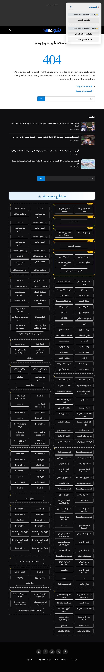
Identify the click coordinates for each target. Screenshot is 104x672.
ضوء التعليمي (84, 257)
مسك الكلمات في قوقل (84, 282)
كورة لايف (40, 459)
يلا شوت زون (40, 577)
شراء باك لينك (84, 380)
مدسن (64, 324)
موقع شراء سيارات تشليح (20, 318)
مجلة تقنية (84, 430)
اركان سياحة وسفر (74, 271)
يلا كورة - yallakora (20, 433)
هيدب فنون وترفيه (84, 441)
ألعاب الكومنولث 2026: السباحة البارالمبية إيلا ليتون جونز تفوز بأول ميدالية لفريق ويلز (45, 162)
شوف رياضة (64, 413)
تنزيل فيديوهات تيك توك (40, 603)
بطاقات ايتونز (64, 550)
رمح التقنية (84, 346)
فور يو (64, 525)
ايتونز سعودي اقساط (84, 470)
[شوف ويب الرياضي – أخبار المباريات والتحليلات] (52, 30)
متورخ (84, 324)
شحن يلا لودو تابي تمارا (64, 509)
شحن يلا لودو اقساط (64, 470)
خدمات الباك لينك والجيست (84, 595)
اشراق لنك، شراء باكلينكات (84, 392)
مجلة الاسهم (84, 301)
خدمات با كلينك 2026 (84, 618)
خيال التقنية (84, 295)
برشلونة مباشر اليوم (20, 370)
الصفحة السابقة (84, 86)
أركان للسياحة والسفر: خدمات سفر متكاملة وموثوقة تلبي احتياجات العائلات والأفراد (45, 151)
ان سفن (84, 290)
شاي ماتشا (84, 584)
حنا (84, 578)
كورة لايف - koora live (40, 532)
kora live (20, 454)
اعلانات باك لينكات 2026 (30, 561)
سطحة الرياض (40, 280)
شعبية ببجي (84, 550)
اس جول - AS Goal (20, 441)
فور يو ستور (64, 494)
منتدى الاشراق (64, 408)
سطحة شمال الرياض (40, 293)
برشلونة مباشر (20, 214)
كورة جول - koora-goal (40, 405)
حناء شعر (64, 570)
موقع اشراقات (84, 262)
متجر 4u (84, 500)
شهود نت (64, 352)
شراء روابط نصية (84, 385)
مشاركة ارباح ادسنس (64, 209)
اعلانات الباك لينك (64, 391)
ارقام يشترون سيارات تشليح (40, 326)
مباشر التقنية (64, 358)
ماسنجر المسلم (74, 246)
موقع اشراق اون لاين (64, 263)
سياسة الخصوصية (44, 660)
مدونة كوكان (64, 307)
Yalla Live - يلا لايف (20, 425)
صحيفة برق (64, 257)
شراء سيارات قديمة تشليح (30, 334)
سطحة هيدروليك (20, 286)
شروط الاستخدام (61, 660)
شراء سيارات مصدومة (20, 326)
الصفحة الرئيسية (84, 90)
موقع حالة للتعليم (84, 436)
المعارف (84, 341)
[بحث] (10, 30)
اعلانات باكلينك (64, 631)
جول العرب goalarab (40, 351)
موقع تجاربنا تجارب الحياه (64, 618)
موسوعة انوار (84, 369)
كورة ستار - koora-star (20, 397)
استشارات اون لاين (64, 335)
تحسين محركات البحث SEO (64, 233)
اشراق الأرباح (64, 369)
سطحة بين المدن (40, 286)
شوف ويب (64, 295)
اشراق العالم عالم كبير (64, 400)
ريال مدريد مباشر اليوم (40, 370)
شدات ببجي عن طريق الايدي (64, 501)
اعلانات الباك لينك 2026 (84, 414)
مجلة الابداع (64, 329)
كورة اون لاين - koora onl (40, 433)
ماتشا (64, 578)
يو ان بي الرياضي (64, 430)
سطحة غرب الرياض (20, 293)
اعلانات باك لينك (84, 631)
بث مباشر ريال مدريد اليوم (20, 351)
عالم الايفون (84, 307)
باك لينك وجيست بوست (84, 423)
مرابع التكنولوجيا (64, 290)
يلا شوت (40, 208)
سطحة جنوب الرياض (40, 301)
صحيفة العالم (64, 441)
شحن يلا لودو (84, 542)
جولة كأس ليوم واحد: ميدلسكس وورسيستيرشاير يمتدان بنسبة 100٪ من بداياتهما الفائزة (45, 124)
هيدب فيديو (64, 341)
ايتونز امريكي (64, 463)
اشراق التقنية (64, 281)
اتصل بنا (30, 660)
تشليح (40, 308)
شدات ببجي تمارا (64, 452)
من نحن (74, 660)
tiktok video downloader (20, 603)
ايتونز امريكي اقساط (64, 518)
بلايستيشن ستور (84, 556)
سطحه (20, 280)
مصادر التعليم (64, 422)
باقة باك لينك (84, 232)
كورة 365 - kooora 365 (40, 441)
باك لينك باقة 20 (64, 603)
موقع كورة (29, 498)
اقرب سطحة (20, 300)
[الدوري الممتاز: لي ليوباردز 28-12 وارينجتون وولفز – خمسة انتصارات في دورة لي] (88, 140)
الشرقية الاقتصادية (64, 301)
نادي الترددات (84, 335)
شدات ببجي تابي (64, 458)
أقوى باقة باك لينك (64, 609)
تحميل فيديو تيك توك (20, 595)
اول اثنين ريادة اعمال (84, 209)
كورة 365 (40, 344)
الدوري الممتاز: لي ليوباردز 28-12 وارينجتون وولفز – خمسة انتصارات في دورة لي (45, 137)
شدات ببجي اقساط (84, 452)
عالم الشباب (74, 222)
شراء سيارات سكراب (20, 309)
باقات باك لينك (64, 385)
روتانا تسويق (84, 329)
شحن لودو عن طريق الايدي (64, 543)
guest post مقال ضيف (64, 595)
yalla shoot (20, 208)
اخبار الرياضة (84, 408)
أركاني (84, 358)
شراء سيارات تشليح (40, 318)
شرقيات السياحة (64, 363)
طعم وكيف (84, 352)
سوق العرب (84, 603)
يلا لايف (30, 358)
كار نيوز (64, 312)
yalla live (30, 385)
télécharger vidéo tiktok (30, 610)
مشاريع (64, 625)
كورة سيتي (19, 344)
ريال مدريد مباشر (40, 222)
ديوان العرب (84, 625)
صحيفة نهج (84, 312)
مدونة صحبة (84, 363)
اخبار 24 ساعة (64, 436)
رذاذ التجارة (64, 346)
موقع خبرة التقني (84, 318)
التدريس (84, 399)
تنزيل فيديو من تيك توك (40, 595)
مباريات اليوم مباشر (40, 215)
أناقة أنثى (64, 318)
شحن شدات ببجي (84, 533)
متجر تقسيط (64, 483)
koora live (20, 412)
